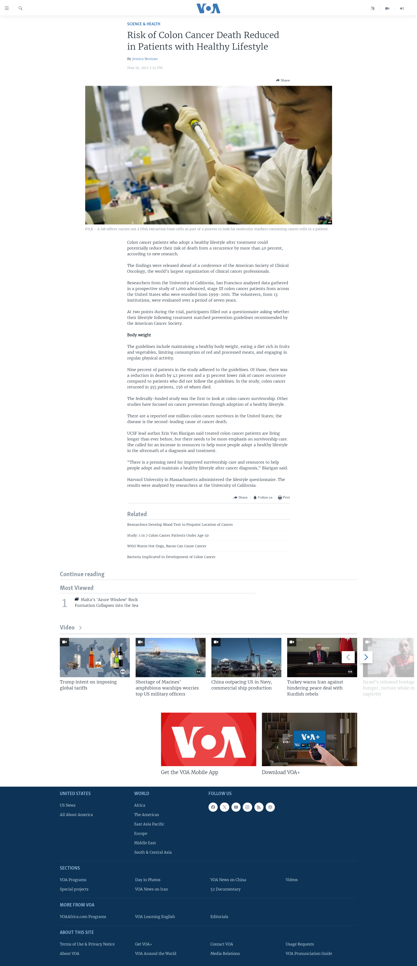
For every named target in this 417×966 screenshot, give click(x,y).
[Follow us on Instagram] (247, 807)
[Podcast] (270, 807)
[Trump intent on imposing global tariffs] (95, 657)
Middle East (145, 843)
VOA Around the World (155, 953)
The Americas (146, 814)
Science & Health (143, 24)
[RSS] (259, 807)
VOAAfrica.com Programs (83, 916)
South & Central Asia (153, 852)
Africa (139, 805)
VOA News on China (228, 880)
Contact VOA (221, 944)
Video (67, 628)
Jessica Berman (145, 59)
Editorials (219, 916)
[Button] (283, 80)
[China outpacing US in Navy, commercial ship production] (246, 657)
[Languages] (372, 8)
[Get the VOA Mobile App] (208, 739)
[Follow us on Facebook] (213, 807)
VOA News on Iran (151, 889)
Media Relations (225, 953)
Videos (292, 880)
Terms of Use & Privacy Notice (87, 944)
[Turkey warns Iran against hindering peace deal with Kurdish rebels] (322, 657)
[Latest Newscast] (402, 8)
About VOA (69, 953)
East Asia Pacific (149, 824)
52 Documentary (225, 889)
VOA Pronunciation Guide (309, 953)
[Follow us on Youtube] (236, 807)
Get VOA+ (143, 944)
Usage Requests (300, 944)
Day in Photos (147, 880)
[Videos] (387, 8)
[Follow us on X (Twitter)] (224, 807)
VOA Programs (73, 880)
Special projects (74, 889)
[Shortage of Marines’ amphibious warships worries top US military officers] (171, 657)
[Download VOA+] (309, 739)
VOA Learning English (155, 916)
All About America (76, 814)
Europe (140, 833)
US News (68, 805)
